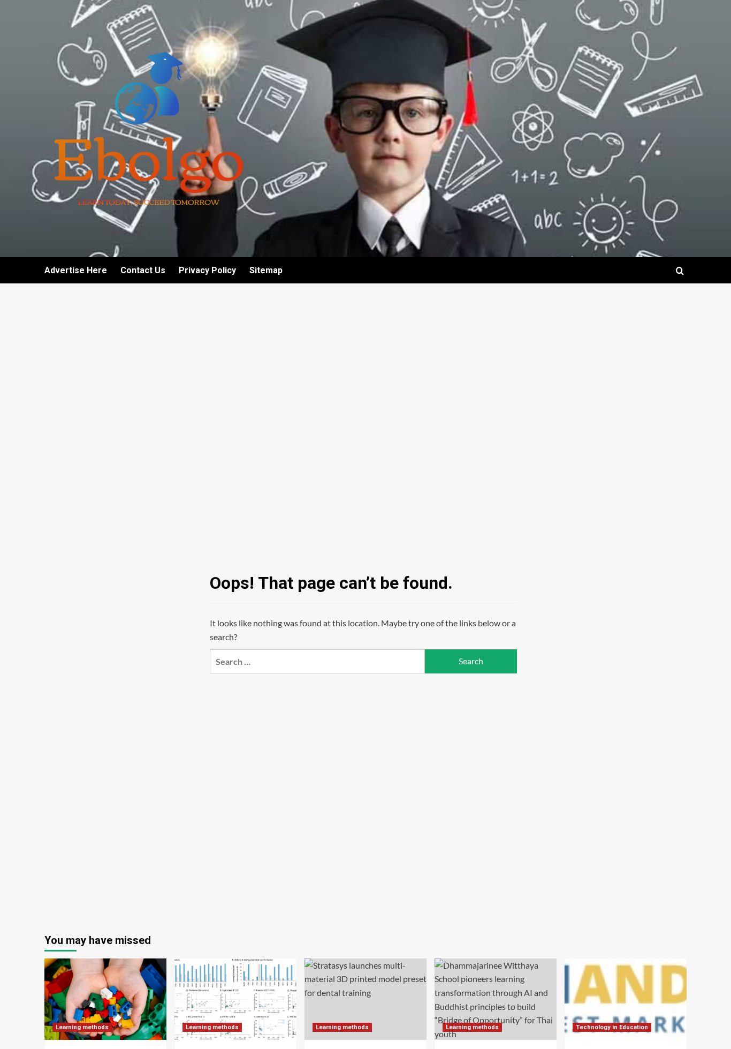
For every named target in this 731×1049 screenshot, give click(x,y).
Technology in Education (612, 1027)
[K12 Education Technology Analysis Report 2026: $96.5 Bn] (626, 999)
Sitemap (266, 270)
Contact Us (142, 270)
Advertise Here (75, 270)
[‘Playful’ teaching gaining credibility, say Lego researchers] (105, 999)
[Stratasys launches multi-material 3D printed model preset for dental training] (365, 999)
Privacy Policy (207, 270)
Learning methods (82, 1027)
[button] (680, 270)
